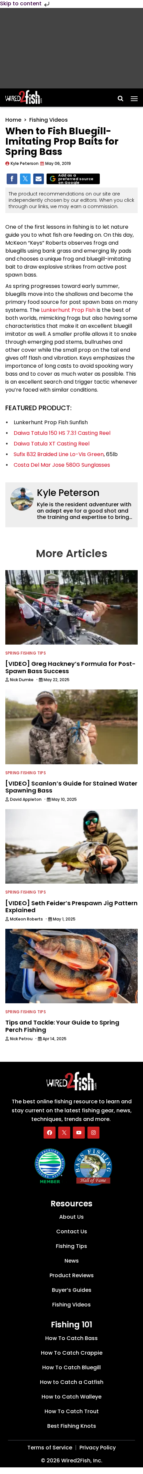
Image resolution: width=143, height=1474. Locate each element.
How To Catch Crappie (71, 1353)
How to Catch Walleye (71, 1397)
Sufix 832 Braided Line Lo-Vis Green (59, 454)
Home (13, 120)
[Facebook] (50, 1133)
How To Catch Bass (71, 1338)
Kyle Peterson (68, 492)
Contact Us (71, 1231)
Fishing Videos (48, 120)
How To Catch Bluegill (71, 1367)
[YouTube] (79, 1133)
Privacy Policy (97, 1447)
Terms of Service (49, 1447)
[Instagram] (93, 1133)
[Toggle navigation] (134, 96)
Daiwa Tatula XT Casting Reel (51, 443)
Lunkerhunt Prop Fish (68, 310)
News (72, 1261)
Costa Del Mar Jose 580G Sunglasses (62, 465)
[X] (64, 1133)
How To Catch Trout (72, 1411)
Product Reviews (72, 1275)
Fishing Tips (71, 1246)
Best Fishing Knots (71, 1426)
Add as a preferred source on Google (75, 179)
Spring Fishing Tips (25, 653)
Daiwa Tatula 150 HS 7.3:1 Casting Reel (62, 433)
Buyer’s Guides (71, 1290)
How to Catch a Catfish (71, 1382)
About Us (71, 1217)
